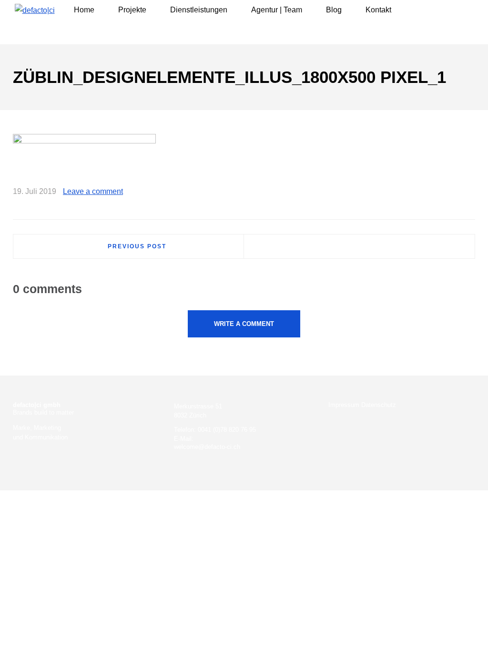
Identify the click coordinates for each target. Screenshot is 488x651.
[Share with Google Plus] (454, 192)
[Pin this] (468, 192)
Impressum (343, 404)
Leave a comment (93, 191)
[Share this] (426, 192)
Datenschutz (378, 404)
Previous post (137, 246)
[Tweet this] (440, 192)
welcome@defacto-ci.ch (207, 446)
